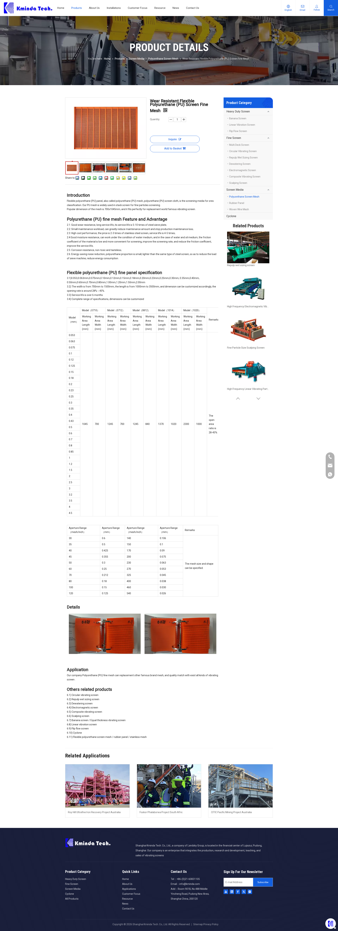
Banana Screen (237, 118)
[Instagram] (250, 891)
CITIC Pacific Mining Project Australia (231, 812)
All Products (72, 898)
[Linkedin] (232, 891)
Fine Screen (233, 138)
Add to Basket (173, 148)
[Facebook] (238, 891)
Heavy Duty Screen (238, 111)
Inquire (172, 139)
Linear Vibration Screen (242, 124)
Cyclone (231, 216)
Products (76, 8)
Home (60, 8)
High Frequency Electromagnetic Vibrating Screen (248, 306)
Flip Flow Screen (238, 131)
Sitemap (198, 924)
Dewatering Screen (240, 163)
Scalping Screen (238, 183)
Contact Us (192, 8)
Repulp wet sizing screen (241, 265)
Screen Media (234, 189)
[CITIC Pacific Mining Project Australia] (240, 786)
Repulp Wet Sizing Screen (243, 157)
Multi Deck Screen (239, 144)
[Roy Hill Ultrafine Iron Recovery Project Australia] (97, 786)
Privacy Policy (210, 924)
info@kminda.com (189, 884)
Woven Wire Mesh (239, 209)
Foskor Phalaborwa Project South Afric (161, 812)
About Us (94, 8)
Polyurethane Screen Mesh (244, 196)
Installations (114, 8)
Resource (159, 8)
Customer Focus (137, 8)
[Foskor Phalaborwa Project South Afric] (169, 786)
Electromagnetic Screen (242, 170)
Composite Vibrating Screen (244, 176)
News (176, 8)
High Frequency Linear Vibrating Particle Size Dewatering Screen (248, 389)
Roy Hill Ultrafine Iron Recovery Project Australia (94, 812)
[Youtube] (226, 891)
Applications (129, 888)
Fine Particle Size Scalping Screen (246, 347)
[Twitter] (244, 891)
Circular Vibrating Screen (243, 151)
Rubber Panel (236, 203)
